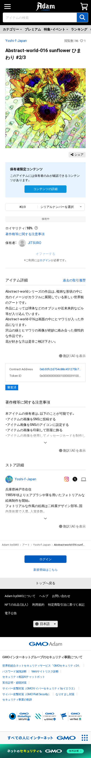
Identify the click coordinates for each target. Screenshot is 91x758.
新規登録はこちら (45, 569)
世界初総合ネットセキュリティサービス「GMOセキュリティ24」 (41, 665)
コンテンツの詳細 (45, 189)
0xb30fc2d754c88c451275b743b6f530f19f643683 (60, 369)
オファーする (45, 254)
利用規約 (38, 604)
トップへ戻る (45, 583)
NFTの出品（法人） (16, 604)
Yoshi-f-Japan (16, 41)
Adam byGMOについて (20, 596)
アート (26, 544)
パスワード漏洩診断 (14, 671)
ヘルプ (43, 596)
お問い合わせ (61, 596)
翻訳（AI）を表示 (74, 356)
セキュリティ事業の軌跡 (17, 699)
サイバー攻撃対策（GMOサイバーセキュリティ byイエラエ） (39, 688)
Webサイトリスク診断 (45, 671)
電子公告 (11, 613)
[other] (83, 479)
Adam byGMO (10, 544)
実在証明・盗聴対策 (14, 682)
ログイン (45, 260)
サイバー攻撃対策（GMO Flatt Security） (26, 694)
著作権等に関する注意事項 (25, 234)
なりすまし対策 (65, 694)
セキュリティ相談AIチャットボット (23, 676)
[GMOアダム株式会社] (45, 644)
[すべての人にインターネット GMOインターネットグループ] (39, 738)
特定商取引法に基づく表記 (66, 604)
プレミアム (33, 29)
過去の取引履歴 (74, 280)
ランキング (79, 29)
